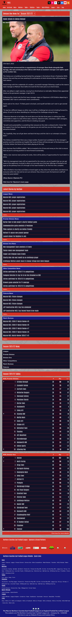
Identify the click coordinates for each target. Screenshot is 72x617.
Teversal (19, 529)
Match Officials (45, 7)
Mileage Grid (24, 588)
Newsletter (51, 596)
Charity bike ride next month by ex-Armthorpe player (20, 257)
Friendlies (63, 571)
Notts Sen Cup (37, 571)
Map (19, 588)
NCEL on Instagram (17, 601)
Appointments (14, 592)
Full (3, 577)
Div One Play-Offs (51, 569)
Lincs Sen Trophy (19, 571)
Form (13, 577)
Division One (7, 358)
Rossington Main (22, 472)
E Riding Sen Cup (9, 571)
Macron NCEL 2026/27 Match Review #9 (16, 321)
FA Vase (65, 581)
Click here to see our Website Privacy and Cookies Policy (36, 615)
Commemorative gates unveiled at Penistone (18, 225)
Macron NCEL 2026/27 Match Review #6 (16, 332)
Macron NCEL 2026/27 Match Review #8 (16, 325)
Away (10, 577)
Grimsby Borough (22, 381)
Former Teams (32, 588)
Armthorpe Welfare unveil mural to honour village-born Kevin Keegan (26, 261)
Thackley (19, 431)
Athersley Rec (21, 449)
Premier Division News (11, 219)
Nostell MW (20, 504)
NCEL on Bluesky (47, 601)
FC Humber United (23, 522)
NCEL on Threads (37, 601)
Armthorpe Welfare (23, 500)
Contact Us (22, 596)
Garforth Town (21, 389)
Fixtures (6, 367)
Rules (27, 596)
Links (58, 7)
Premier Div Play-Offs (36, 569)
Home (4, 7)
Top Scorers (5, 581)
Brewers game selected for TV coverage (16, 282)
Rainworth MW (21, 511)
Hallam (19, 458)
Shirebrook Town (22, 507)
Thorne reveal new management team (15, 250)
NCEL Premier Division (10, 379)
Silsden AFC (20, 424)
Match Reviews (8, 318)
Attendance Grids (10, 573)
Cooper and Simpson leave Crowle (14, 254)
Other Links (12, 603)
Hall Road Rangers (23, 489)
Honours (46, 596)
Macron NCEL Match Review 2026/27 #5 (16, 335)
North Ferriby (21, 461)
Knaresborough (22, 438)
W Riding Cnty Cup (55, 571)
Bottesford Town (22, 428)
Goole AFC (20, 421)
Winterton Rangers (23, 392)
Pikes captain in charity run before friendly (17, 229)
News (15, 7)
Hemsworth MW (22, 442)
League (53, 7)
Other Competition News (11, 268)
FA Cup (65, 569)
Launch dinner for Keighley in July (14, 236)
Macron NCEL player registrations (14, 197)
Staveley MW (21, 414)
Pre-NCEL (57, 596)
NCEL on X (8, 601)
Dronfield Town (22, 493)
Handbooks (33, 596)
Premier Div (27, 569)
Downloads (40, 596)
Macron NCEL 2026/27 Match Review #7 (16, 328)
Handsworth (21, 406)
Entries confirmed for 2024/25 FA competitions (18, 278)
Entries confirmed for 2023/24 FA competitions (18, 286)
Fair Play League (13, 581)
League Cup (60, 569)
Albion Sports (21, 446)
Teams (38, 7)
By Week (15, 569)
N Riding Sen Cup (28, 571)
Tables (26, 7)
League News (7, 194)
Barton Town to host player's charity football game (20, 222)
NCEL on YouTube (56, 601)
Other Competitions (10, 361)
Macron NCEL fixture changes (12, 296)
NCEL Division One (9, 455)
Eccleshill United (22, 385)
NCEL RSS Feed (66, 601)
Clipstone (20, 525)
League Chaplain (15, 596)
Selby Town (20, 475)
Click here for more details (60, 533)
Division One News (9, 244)
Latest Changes (5, 592)
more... (5, 215)
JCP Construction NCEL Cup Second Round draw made (21, 310)
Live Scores (9, 7)
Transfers (53, 562)
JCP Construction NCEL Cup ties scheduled (17, 307)
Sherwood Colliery (23, 396)
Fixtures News (8, 293)
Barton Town (21, 403)
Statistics (32, 7)
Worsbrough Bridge (23, 486)
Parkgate (20, 482)
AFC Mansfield (21, 435)
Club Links (5, 603)
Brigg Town (20, 465)
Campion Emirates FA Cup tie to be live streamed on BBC (22, 275)
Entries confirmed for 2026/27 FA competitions (18, 271)
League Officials (6, 596)
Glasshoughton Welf (23, 514)
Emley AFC (20, 410)
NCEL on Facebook (27, 601)
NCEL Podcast (60, 562)
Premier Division (9, 354)
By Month (20, 569)
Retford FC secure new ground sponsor (16, 232)
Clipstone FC (17, 178)
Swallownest (21, 518)
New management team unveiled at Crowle (17, 247)
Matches (20, 7)
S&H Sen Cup (45, 571)
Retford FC (20, 479)
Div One (44, 569)
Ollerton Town (21, 497)
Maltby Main (21, 417)
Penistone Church (22, 399)
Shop (63, 7)
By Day (10, 569)
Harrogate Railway (23, 468)
